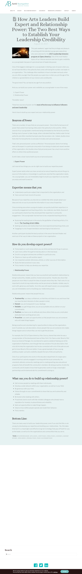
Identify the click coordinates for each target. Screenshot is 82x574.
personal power (31, 438)
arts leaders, (33, 436)
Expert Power (42, 436)
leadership (59, 436)
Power (39, 438)
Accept (64, 571)
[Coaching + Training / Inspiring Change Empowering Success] (17, 3)
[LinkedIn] (46, 565)
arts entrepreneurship (23, 436)
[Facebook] (35, 565)
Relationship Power (46, 438)
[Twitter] (41, 565)
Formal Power (51, 436)
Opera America (22, 438)
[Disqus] (41, 473)
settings (55, 572)
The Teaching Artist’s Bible (29, 223)
